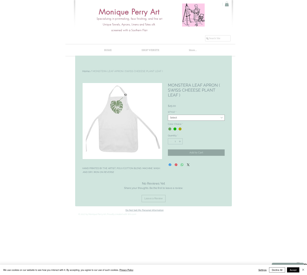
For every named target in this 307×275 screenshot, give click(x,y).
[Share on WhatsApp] (182, 165)
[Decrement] (170, 141)
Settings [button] (262, 269)
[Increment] (180, 141)
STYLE (172, 112)
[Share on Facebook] (170, 165)
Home (86, 71)
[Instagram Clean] (221, 214)
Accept (293, 269)
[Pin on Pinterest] (176, 165)
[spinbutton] (175, 141)
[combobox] (196, 118)
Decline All (277, 269)
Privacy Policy (126, 269)
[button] (227, 4)
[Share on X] (188, 165)
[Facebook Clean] (214, 214)
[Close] (303, 269)
